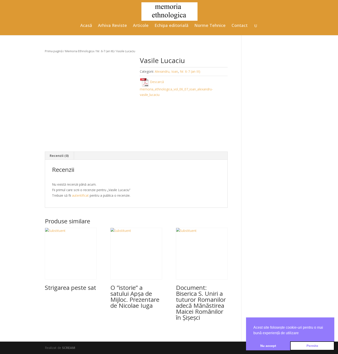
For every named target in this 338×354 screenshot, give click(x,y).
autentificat (80, 195)
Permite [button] (312, 346)
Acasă (86, 26)
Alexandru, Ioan (166, 71)
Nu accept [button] (268, 346)
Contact (240, 26)
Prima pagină (54, 51)
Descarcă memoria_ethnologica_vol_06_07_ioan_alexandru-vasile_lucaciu (176, 88)
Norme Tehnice (210, 26)
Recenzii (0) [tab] (59, 155)
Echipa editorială (171, 26)
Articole (141, 26)
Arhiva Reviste (112, 26)
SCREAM (68, 347)
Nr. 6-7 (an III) (105, 51)
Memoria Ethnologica (79, 51)
